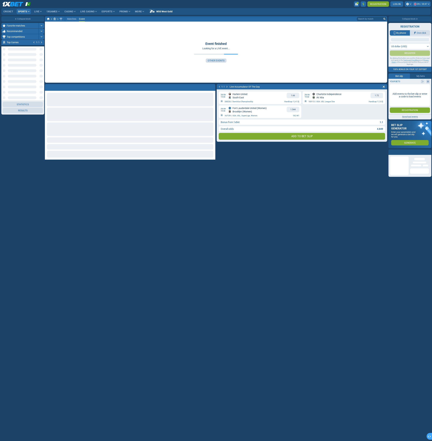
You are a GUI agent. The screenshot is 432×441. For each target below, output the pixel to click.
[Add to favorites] (41, 47)
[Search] (384, 19)
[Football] (55, 19)
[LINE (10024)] (48, 19)
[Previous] (34, 42)
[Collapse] (41, 100)
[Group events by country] (41, 84)
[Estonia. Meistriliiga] (61, 19)
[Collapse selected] (37, 84)
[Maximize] (41, 25)
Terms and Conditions (411, 60)
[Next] (41, 42)
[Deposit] (363, 4)
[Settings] (409, 4)
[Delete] (384, 87)
